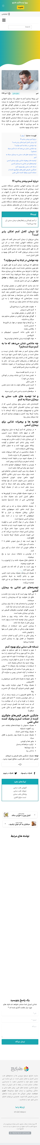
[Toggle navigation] (4, 20)
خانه (23, 49)
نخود (8, 573)
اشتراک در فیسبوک (26, 773)
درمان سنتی (14, 49)
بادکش (20, 635)
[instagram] (34, 14)
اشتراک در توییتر (8, 773)
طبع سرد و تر (16, 515)
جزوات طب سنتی (20, 791)
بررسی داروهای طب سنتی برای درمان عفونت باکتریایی (21, 880)
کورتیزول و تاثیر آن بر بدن (22, 955)
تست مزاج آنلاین (20, 797)
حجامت (5, 635)
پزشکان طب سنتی (20, 794)
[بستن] (3, 6)
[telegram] (30, 14)
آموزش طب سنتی (20, 787)
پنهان (22, 136)
